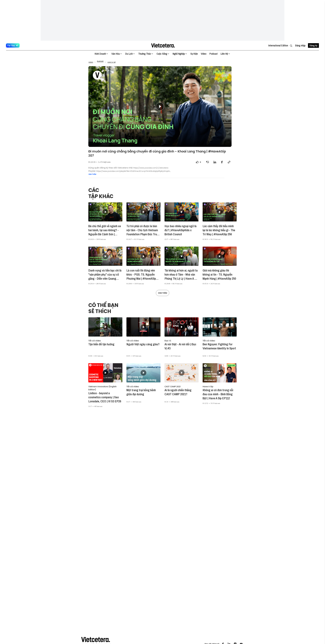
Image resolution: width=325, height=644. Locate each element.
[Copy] (229, 162)
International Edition (278, 45)
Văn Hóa (115, 53)
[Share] (214, 162)
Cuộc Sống (162, 53)
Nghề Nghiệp (179, 53)
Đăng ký (313, 45)
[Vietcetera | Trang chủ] (163, 45)
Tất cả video (94, 340)
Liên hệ (224, 53)
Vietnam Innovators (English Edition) (102, 388)
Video (203, 53)
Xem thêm (92, 174)
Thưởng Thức (144, 53)
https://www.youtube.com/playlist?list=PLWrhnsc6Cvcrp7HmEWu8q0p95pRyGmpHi (132, 171)
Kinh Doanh (100, 53)
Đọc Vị (168, 340)
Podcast (213, 53)
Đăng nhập (300, 45)
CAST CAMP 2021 (173, 386)
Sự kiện (194, 53)
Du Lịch (129, 53)
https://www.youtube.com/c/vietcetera (150, 168)
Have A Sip (208, 386)
